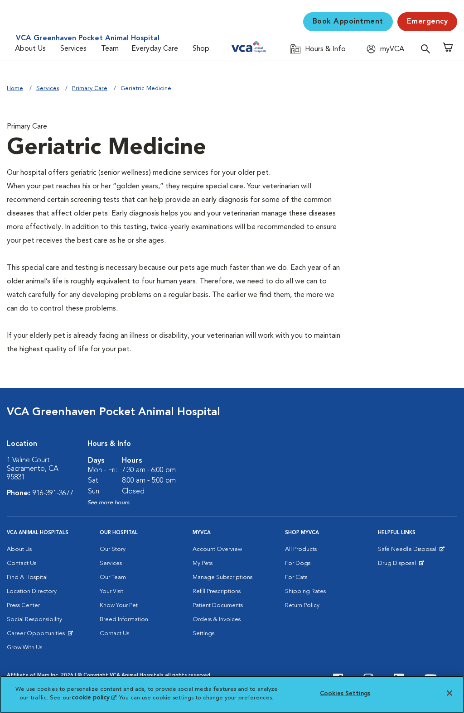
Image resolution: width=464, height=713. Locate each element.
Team (110, 49)
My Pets (203, 563)
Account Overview (217, 549)
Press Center (23, 605)
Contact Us (21, 563)
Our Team (113, 577)
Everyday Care (154, 49)
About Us (30, 49)
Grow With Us (24, 648)
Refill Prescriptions (217, 591)
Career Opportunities (37, 636)
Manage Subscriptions (222, 577)
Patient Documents (218, 605)
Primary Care (89, 88)
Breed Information (124, 619)
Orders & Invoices (217, 619)
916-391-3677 (53, 493)
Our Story (113, 549)
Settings (203, 633)
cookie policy (94, 698)
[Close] (449, 693)
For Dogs (297, 563)
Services (73, 49)
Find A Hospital (27, 577)
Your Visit (111, 591)
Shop (201, 49)
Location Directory (32, 591)
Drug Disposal (401, 565)
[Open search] (428, 48)
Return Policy (302, 605)
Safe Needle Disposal (408, 551)
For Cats (296, 577)
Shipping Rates (305, 591)
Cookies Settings (345, 694)
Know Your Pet (119, 605)
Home (15, 88)
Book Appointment (348, 21)
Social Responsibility (34, 619)
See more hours (108, 503)
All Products (301, 549)
